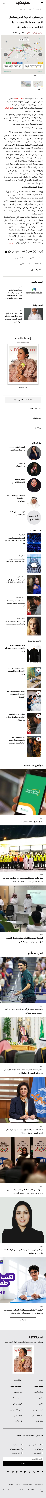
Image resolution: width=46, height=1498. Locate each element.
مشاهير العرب (21, 576)
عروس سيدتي (38, 1410)
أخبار (32, 258)
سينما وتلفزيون (20, 597)
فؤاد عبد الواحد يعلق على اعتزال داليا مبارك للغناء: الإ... (15, 581)
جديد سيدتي (35, 530)
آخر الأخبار (18, 1422)
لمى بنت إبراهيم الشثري (17, 450)
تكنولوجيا (22, 535)
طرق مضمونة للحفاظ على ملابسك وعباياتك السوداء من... (15, 648)
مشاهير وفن (37, 1449)
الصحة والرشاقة (16, 1445)
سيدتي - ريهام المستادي (35, 32)
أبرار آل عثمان (20, 466)
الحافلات (38, 264)
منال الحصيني (20, 514)
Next (6, 54)
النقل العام (9, 108)
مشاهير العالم (21, 618)
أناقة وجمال (37, 1453)
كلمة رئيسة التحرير (25, 399)
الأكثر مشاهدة (34, 641)
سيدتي (11, 243)
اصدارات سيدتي (37, 1416)
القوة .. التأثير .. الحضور (35, 408)
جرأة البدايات (37, 428)
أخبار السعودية (19, 258)
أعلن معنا (18, 1484)
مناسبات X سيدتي (16, 1386)
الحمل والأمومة (16, 1453)
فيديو (41, 1380)
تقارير (41, 1404)
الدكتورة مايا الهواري (18, 482)
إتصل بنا (11, 1484)
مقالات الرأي (36, 443)
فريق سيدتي (17, 1404)
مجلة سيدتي (17, 1380)
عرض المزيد (23, 1319)
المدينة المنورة (19, 98)
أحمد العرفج (21, 501)
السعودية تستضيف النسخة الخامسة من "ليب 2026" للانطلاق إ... (15, 541)
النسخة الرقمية (23, 387)
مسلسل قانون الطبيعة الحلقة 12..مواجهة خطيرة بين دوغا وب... (16, 603)
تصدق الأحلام (37, 418)
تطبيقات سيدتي (16, 1410)
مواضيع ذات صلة (33, 765)
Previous (40, 54)
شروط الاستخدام (39, 1484)
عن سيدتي (18, 1392)
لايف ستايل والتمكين (35, 1445)
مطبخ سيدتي (38, 1386)
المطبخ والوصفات (15, 1449)
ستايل (41, 1398)
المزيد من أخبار (35, 953)
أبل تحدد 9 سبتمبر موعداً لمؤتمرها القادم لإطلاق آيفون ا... (15, 561)
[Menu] (42, 2)
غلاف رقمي (18, 1416)
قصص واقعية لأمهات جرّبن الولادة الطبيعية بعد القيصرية (15, 694)
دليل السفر (39, 1422)
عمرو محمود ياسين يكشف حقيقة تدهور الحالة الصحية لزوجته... (17, 740)
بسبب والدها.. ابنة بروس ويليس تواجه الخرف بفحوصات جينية (15, 622)
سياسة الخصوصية (27, 1484)
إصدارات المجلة (23, 338)
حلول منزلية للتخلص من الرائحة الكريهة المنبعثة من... (16, 671)
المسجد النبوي (24, 264)
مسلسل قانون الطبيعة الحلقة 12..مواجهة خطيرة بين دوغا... (15, 717)
